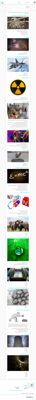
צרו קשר (12, 390)
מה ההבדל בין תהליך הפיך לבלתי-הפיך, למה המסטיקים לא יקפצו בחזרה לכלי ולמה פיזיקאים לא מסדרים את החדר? (17, 125)
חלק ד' (26, 286)
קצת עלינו (21, 390)
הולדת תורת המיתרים (23, 143)
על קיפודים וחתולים (24, 33)
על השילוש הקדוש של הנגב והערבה (21, 329)
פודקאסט (25, 388)
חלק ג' (26, 235)
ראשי (26, 387)
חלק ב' (26, 234)
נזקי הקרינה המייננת (24, 98)
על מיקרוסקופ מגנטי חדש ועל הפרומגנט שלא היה (19, 328)
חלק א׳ (26, 372)
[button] (19, 2)
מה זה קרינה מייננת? (24, 97)
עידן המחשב (25, 74)
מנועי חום (25, 121)
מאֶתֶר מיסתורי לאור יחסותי (22, 184)
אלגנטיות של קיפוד (24, 32)
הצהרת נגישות (26, 385)
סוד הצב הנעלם (24, 35)
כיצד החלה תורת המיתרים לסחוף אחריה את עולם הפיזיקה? (18, 145)
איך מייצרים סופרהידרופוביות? (22, 263)
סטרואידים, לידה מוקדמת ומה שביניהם (21, 332)
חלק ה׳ (26, 376)
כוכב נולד (25, 52)
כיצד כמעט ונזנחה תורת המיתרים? (21, 144)
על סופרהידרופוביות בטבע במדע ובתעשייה (20, 264)
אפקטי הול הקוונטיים (23, 211)
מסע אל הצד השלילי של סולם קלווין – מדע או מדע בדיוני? (18, 127)
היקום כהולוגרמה (24, 147)
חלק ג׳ (26, 374)
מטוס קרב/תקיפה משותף (23, 75)
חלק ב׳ (26, 373)
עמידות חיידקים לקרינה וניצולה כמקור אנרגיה (20, 99)
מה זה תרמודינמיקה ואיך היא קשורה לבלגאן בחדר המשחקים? (17, 120)
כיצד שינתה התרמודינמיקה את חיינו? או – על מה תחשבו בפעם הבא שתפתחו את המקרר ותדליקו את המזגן (17, 123)
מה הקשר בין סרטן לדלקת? (23, 330)
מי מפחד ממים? (24, 262)
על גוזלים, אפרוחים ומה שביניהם (22, 31)
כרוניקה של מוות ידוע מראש (22, 54)
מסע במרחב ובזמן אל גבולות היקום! (21, 190)
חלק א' (26, 233)
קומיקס (17, 388)
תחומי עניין (17, 387)
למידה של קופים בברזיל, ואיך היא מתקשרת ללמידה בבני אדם (17, 324)
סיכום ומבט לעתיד (24, 148)
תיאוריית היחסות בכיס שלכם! (22, 188)
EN (9, 390)
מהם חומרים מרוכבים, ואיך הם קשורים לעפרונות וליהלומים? (17, 325)
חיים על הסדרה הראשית (23, 53)
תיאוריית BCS (25, 165)
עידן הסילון (25, 73)
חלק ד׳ (26, 375)
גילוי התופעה (25, 163)
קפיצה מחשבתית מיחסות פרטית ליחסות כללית (19, 189)
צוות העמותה (16, 390)
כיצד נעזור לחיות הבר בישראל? (22, 30)
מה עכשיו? (25, 164)
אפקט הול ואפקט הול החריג (22, 210)
